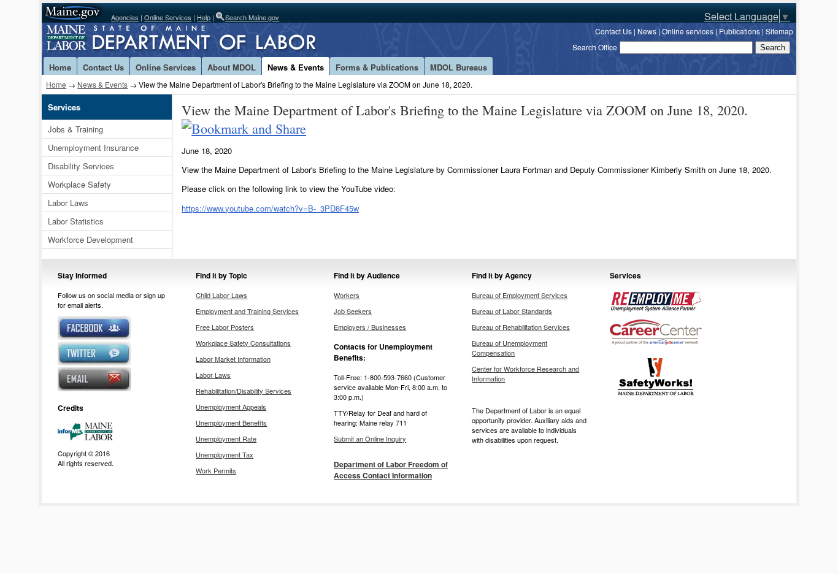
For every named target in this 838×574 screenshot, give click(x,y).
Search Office (594, 47)
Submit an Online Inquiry (370, 438)
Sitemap (779, 31)
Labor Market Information (233, 359)
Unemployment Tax (224, 454)
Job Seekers (353, 311)
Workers (346, 295)
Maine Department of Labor (201, 40)
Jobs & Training (75, 129)
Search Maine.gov (252, 17)
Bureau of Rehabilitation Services (521, 327)
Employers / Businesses (370, 327)
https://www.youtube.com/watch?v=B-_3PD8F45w (270, 208)
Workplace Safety (79, 184)
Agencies (125, 17)
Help (203, 17)
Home (60, 67)
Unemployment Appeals (231, 406)
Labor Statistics (76, 221)
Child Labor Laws (221, 295)
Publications (739, 31)
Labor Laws (68, 203)
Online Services (167, 17)
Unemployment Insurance (93, 147)
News (646, 31)
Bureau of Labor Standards (512, 311)
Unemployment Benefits (231, 422)
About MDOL (231, 67)
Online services (687, 31)
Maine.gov (73, 13)
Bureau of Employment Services (519, 295)
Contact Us (613, 31)
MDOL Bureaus (458, 67)
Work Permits (216, 470)
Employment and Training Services (247, 311)
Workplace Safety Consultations (243, 343)
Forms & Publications (377, 67)
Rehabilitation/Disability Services (243, 391)
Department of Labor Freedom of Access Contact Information (391, 470)
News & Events (295, 67)
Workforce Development (90, 239)
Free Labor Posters (225, 327)
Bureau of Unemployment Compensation (509, 348)
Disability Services (81, 166)
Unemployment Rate (226, 438)
